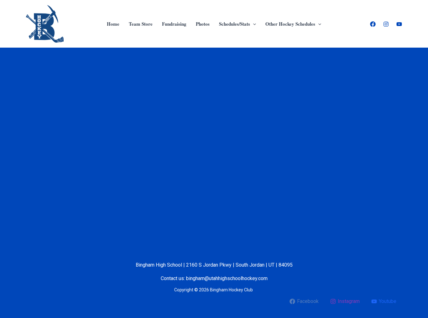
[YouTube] (399, 24)
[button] (253, 24)
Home (113, 23)
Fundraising (174, 23)
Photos (203, 23)
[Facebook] (373, 24)
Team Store (141, 23)
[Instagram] (386, 24)
